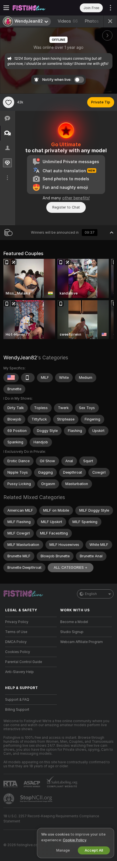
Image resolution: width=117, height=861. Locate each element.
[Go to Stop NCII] (36, 798)
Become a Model (74, 622)
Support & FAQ (17, 700)
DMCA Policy (16, 642)
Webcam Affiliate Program (81, 642)
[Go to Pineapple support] (9, 798)
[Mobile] (28, 377)
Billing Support (17, 710)
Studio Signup (71, 632)
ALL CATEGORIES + (70, 567)
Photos (97, 21)
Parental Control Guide (23, 662)
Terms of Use (16, 632)
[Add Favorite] (8, 102)
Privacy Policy (16, 622)
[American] (11, 377)
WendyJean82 (20, 358)
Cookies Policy (17, 652)
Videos (68, 21)
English (91, 594)
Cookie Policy (74, 840)
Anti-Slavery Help (19, 672)
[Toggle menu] (6, 7)
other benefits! (76, 198)
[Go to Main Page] (35, 8)
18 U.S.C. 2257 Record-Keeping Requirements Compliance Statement (51, 818)
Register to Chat (66, 207)
